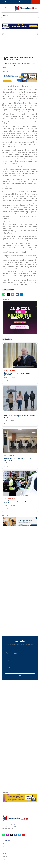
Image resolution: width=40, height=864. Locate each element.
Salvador (13, 413)
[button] (3, 67)
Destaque (12, 370)
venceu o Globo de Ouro (28, 228)
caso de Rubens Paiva (11, 192)
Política (6, 370)
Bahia (5, 455)
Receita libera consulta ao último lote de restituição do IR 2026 (16, 2)
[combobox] (20, 15)
